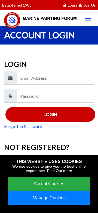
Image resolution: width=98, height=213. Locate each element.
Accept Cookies (49, 183)
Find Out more (59, 170)
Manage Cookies (49, 198)
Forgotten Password (23, 126)
